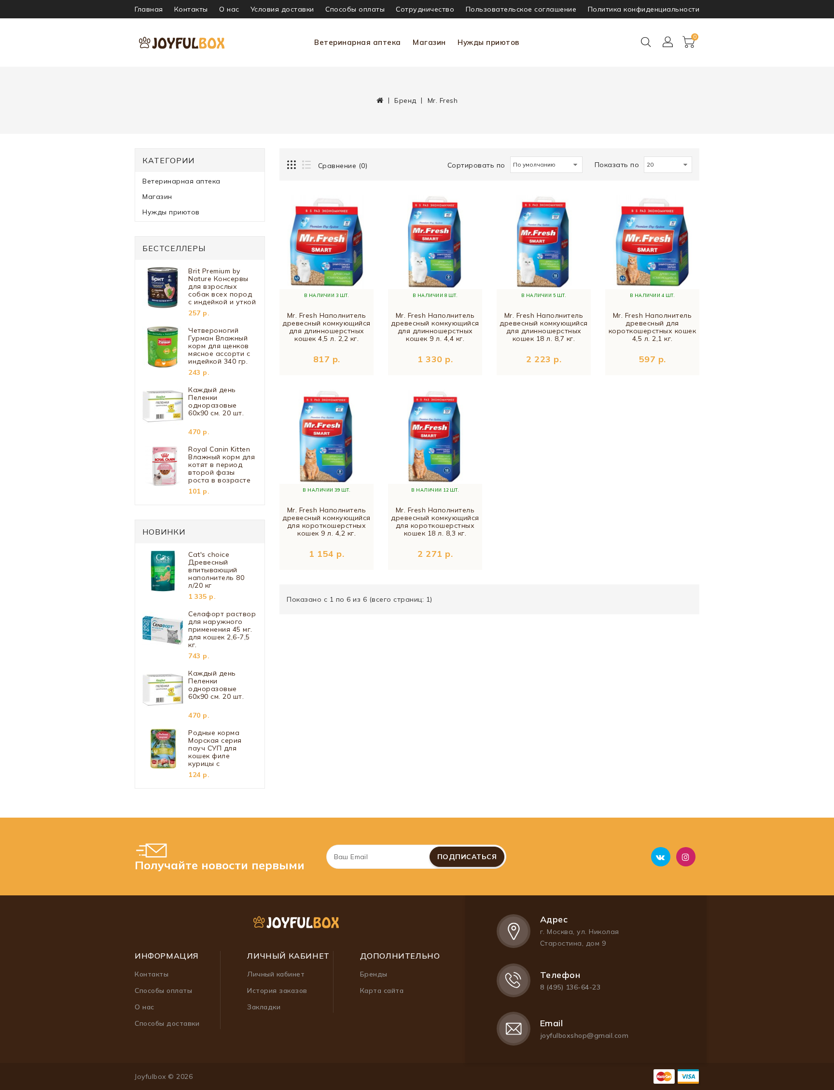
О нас (229, 9)
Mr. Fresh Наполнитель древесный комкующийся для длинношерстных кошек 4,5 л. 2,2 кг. (326, 327)
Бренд (405, 100)
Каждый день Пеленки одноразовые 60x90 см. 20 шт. (216, 401)
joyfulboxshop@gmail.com (584, 1035)
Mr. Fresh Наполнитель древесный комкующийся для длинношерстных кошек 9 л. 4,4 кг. (435, 327)
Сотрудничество (425, 9)
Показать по (617, 164)
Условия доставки (282, 9)
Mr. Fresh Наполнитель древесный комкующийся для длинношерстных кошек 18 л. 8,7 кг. (544, 327)
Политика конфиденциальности (644, 9)
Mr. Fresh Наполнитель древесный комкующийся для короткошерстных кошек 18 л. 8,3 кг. (435, 522)
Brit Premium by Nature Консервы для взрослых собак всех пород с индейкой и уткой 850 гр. (222, 286)
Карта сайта (382, 990)
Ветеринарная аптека (357, 42)
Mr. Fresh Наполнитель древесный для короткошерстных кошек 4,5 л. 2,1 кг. (652, 327)
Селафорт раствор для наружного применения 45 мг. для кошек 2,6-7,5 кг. (222, 629)
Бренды (374, 974)
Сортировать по (476, 165)
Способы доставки (167, 1023)
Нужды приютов (489, 42)
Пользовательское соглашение (521, 9)
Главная (149, 9)
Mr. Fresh (443, 100)
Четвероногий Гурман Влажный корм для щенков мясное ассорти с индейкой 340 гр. (219, 345)
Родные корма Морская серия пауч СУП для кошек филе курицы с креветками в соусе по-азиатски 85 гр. (221, 748)
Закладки (263, 1007)
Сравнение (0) (343, 165)
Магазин (429, 42)
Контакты (191, 9)
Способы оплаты (355, 9)
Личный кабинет (276, 974)
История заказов (277, 990)
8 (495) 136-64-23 (570, 987)
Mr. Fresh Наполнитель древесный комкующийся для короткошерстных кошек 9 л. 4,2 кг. (326, 522)
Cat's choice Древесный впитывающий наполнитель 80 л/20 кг (216, 570)
